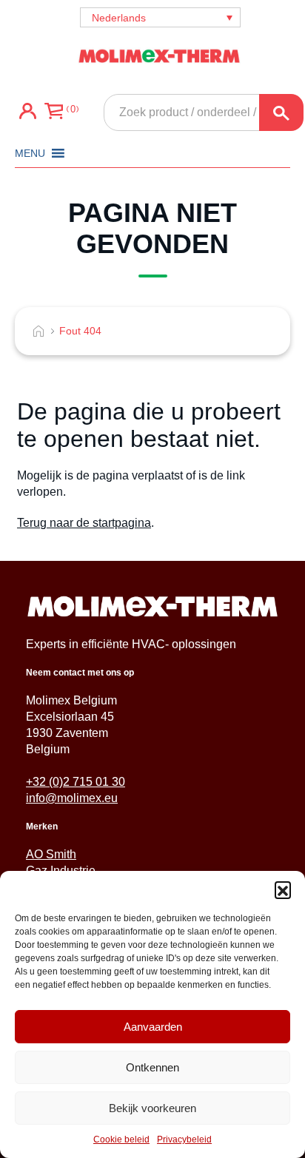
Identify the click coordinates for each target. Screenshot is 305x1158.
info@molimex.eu (72, 798)
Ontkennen (152, 1067)
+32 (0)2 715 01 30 (75, 781)
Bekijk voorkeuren (152, 1108)
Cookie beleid (121, 1139)
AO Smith (51, 854)
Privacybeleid (184, 1139)
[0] (54, 112)
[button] (282, 889)
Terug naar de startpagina (84, 522)
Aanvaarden (153, 1026)
